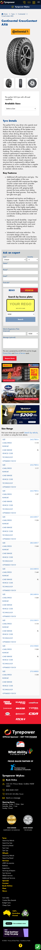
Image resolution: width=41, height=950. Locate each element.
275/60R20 (34, 671)
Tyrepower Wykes (22, 7)
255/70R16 (34, 465)
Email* (5, 276)
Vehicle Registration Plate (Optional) (11, 330)
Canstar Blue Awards (9, 900)
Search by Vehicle (8, 841)
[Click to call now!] (24, 2)
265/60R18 (34, 569)
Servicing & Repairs (8, 871)
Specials (5, 881)
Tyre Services (6, 873)
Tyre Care (5, 848)
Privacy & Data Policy (13, 940)
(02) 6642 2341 (12, 790)
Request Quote (10, 358)
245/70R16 (34, 440)
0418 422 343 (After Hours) (14, 794)
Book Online (7, 886)
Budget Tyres (6, 903)
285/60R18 (34, 594)
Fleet (4, 888)
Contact (5, 883)
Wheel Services (7, 876)
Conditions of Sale (25, 940)
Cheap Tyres (6, 905)
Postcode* (6, 283)
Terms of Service (20, 353)
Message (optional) (9, 337)
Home (5, 14)
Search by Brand (7, 846)
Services (5, 861)
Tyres (4, 838)
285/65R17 (34, 543)
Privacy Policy (7, 353)
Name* (5, 263)
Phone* (5, 270)
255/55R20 (34, 646)
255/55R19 (34, 620)
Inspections (5, 868)
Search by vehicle (31, 433)
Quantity (30, 257)
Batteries (5, 866)
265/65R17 (34, 517)
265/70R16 (34, 491)
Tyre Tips (5, 851)
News (4, 891)
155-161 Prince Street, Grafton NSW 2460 (20, 785)
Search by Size (7, 843)
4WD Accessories (8, 863)
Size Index (5, 898)
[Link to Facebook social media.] (20, 945)
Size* (5, 257)
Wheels (5, 853)
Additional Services (8, 878)
